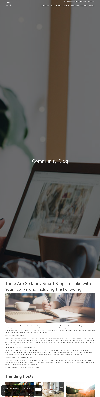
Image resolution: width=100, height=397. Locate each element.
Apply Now (91, 1)
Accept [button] (38, 389)
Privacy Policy (32, 394)
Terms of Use (11, 394)
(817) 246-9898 (67, 1)
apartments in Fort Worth (27, 367)
